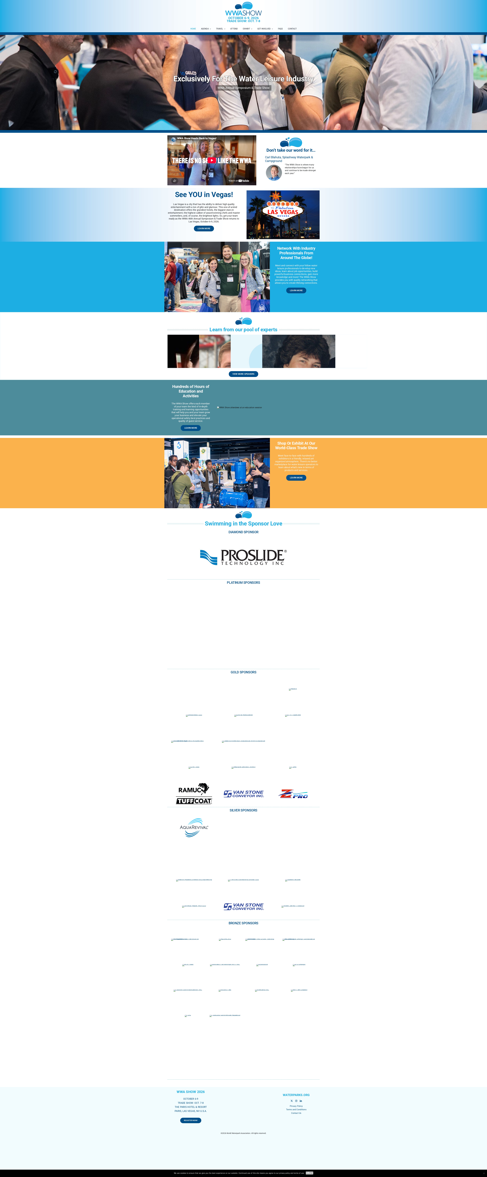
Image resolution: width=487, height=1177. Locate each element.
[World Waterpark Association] (296, 1132)
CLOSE (309, 1173)
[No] (484, 1173)
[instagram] (296, 1116)
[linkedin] (301, 1116)
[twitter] (292, 1116)
